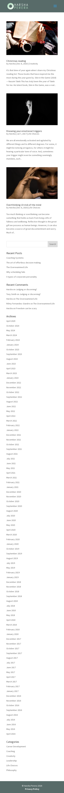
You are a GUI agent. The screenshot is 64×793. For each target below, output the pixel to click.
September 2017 (14, 653)
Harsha (12, 63)
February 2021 (13, 482)
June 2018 (11, 610)
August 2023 (12, 359)
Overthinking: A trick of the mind (23, 204)
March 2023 (11, 373)
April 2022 (10, 416)
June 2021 (11, 463)
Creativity (33, 63)
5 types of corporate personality (21, 276)
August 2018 (12, 601)
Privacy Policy (32, 789)
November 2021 (13, 439)
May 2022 (10, 411)
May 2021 (10, 468)
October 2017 (12, 648)
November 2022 (13, 387)
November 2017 (13, 643)
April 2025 (10, 321)
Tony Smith (11, 294)
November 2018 (13, 586)
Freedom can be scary (26, 308)
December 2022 (13, 382)
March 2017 (11, 681)
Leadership (11, 760)
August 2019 (12, 558)
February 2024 (13, 340)
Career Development (16, 746)
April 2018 (10, 620)
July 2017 (10, 662)
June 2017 (11, 667)
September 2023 (14, 354)
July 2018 (10, 605)
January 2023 (12, 377)
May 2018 (10, 615)
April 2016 (10, 733)
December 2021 (13, 434)
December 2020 (13, 492)
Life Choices (33, 133)
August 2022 (12, 401)
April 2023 (10, 368)
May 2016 (10, 729)
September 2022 (14, 397)
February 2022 (13, 425)
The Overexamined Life (17, 267)
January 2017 (12, 691)
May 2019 (10, 567)
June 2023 (11, 363)
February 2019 (13, 572)
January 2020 (12, 544)
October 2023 (12, 349)
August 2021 (12, 453)
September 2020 (14, 506)
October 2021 (12, 444)
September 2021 (14, 449)
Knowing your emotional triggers (24, 131)
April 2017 (10, 677)
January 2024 (12, 344)
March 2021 (11, 477)
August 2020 (12, 510)
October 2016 (12, 705)
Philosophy (11, 770)
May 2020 (10, 525)
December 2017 (13, 639)
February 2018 (13, 629)
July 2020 (10, 515)
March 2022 (11, 420)
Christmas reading (16, 60)
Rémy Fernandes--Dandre (18, 303)
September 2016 (14, 710)
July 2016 (10, 719)
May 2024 (10, 330)
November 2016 (13, 700)
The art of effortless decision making (23, 262)
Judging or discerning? (26, 289)
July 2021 (10, 458)
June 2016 (11, 724)
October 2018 (12, 591)
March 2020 (11, 534)
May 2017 (10, 672)
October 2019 (12, 548)
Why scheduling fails (15, 272)
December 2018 (13, 582)
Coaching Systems (15, 257)
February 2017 (13, 686)
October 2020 (12, 501)
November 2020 (13, 496)
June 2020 (11, 520)
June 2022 (11, 406)
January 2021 (12, 487)
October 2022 (12, 392)
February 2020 (13, 539)
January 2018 (12, 634)
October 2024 (12, 325)
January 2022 (12, 430)
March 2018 (11, 624)
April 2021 (10, 472)
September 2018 (14, 596)
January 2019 (12, 577)
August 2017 (12, 657)
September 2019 (14, 553)
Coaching (10, 751)
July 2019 (10, 563)
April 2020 (10, 529)
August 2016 (12, 714)
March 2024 (11, 335)
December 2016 (13, 696)
